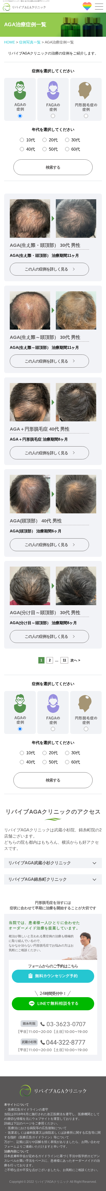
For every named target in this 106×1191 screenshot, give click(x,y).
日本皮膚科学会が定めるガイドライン (30, 1156)
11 (64, 660)
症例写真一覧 (30, 42)
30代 (75, 140)
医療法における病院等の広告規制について (37, 1128)
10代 (30, 140)
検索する (53, 167)
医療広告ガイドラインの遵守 (28, 1109)
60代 (75, 149)
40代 (30, 149)
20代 (53, 140)
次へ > (75, 660)
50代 (53, 149)
